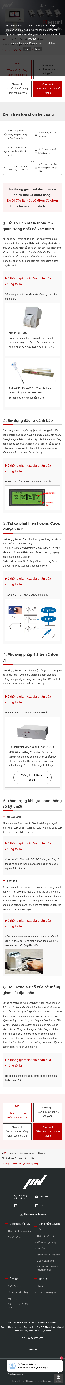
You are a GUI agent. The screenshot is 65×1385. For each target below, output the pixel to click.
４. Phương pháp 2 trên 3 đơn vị (47, 151)
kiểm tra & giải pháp (46, 1242)
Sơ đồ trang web (15, 1374)
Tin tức (43, 1278)
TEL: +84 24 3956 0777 (32, 1338)
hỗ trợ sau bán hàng (18, 1292)
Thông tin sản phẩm (46, 1236)
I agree (27, 49)
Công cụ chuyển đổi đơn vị (18, 1306)
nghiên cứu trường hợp (48, 1254)
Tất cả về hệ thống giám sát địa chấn (18, 1158)
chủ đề (40, 1286)
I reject (38, 49)
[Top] (4, 1153)
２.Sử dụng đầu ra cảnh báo (47, 134)
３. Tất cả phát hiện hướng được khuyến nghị (17, 151)
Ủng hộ (13, 1153)
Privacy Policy (36, 43)
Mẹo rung (12, 1298)
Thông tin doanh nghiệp (19, 1231)
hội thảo (40, 1248)
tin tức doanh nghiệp (47, 1292)
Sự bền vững (14, 1237)
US (41, 1205)
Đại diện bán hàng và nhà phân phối (47, 1268)
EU (20, 1205)
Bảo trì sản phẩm (45, 1261)
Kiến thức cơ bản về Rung (31, 1153)
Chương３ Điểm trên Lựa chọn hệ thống (20, 1164)
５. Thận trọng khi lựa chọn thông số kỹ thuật (18, 168)
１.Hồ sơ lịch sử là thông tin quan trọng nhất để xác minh (17, 134)
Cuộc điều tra (14, 1286)
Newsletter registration (35, 1214)
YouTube (44, 1197)
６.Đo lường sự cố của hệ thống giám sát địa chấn (48, 167)
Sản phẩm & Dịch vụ (49, 1226)
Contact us (32, 1350)
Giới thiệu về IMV (20, 1223)
